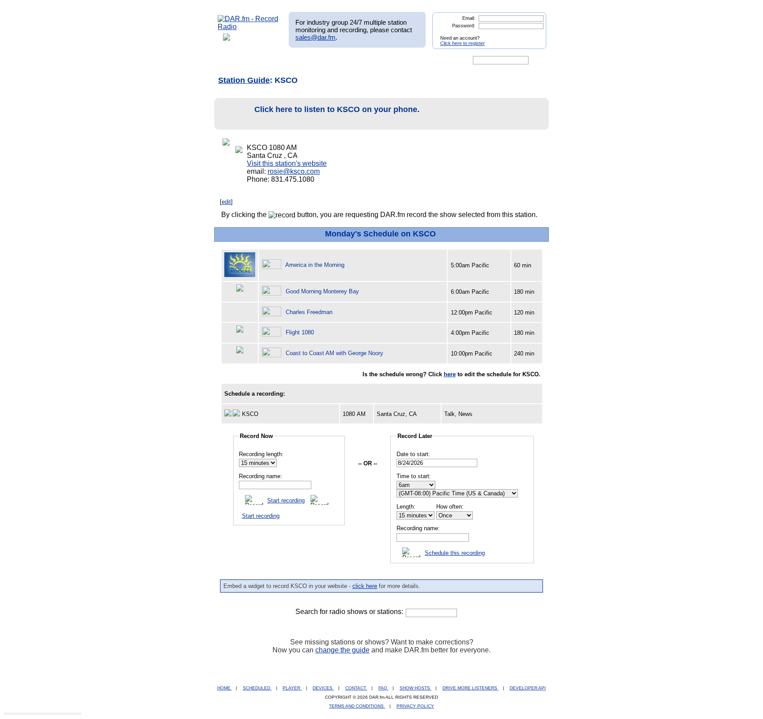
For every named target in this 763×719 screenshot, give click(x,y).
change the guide (342, 650)
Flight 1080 (300, 332)
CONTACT (356, 687)
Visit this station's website (287, 163)
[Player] (319, 60)
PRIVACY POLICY (415, 706)
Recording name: (260, 476)
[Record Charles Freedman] (273, 312)
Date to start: (413, 454)
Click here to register (462, 43)
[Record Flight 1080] (273, 332)
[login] (532, 34)
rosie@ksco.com (294, 171)
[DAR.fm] (248, 26)
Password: (463, 25)
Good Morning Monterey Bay (322, 291)
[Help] (355, 60)
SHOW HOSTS (415, 687)
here (450, 374)
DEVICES (323, 687)
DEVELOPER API (528, 687)
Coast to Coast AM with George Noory (334, 353)
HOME (224, 687)
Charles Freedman (309, 312)
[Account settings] (424, 60)
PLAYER (292, 687)
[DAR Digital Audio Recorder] (232, 60)
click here (364, 586)
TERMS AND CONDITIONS (357, 706)
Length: (406, 506)
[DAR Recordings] (276, 60)
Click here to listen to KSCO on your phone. (336, 109)
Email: (468, 18)
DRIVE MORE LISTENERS (470, 687)
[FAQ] (389, 60)
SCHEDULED (257, 687)
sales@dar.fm (315, 37)
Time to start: (414, 476)
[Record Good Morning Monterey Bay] (273, 291)
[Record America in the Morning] (273, 265)
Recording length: (261, 454)
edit (226, 201)
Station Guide (244, 80)
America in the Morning (314, 265)
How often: (450, 506)
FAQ (383, 687)
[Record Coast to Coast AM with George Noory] (273, 353)
